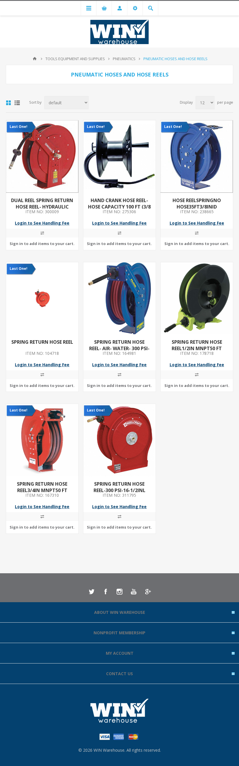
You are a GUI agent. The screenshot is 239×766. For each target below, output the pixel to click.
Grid (8, 102)
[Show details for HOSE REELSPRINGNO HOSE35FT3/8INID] (197, 156)
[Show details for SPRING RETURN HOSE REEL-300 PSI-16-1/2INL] (119, 440)
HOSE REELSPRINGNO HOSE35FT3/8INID (197, 203)
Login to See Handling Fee (42, 223)
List (17, 102)
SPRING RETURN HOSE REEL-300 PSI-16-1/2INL (119, 487)
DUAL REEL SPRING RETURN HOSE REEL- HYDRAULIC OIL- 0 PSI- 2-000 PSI (42, 206)
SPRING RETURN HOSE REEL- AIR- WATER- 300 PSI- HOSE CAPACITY (119, 348)
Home (35, 58)
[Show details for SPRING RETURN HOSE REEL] (42, 298)
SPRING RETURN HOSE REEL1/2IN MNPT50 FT (197, 345)
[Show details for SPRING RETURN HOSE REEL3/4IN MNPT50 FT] (42, 440)
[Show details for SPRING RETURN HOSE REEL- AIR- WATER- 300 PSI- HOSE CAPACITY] (119, 298)
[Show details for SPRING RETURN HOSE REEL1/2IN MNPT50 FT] (197, 298)
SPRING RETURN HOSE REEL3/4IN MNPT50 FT (42, 487)
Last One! (18, 126)
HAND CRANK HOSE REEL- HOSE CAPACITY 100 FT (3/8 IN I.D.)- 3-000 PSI (119, 206)
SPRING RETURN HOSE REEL (42, 342)
